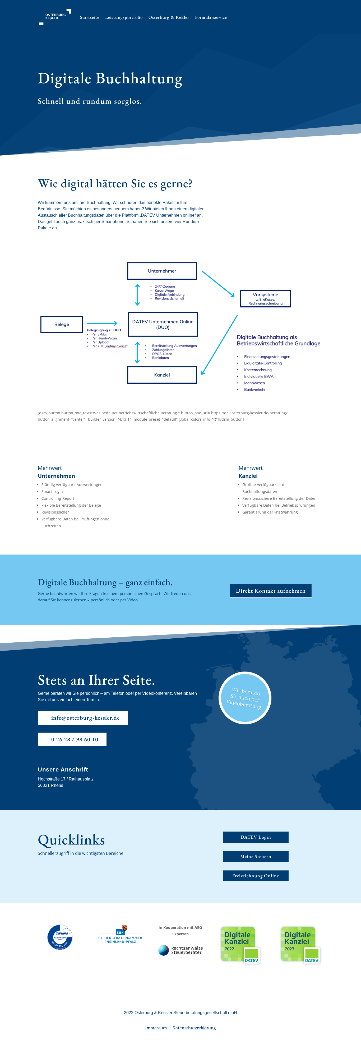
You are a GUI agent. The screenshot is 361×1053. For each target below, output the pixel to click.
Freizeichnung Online (255, 876)
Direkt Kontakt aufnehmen (271, 590)
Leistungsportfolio (124, 17)
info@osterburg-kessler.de (85, 717)
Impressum (156, 1028)
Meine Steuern (255, 856)
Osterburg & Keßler (169, 17)
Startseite (89, 17)
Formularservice (211, 17)
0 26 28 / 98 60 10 (74, 739)
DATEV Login (255, 837)
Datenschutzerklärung (194, 1028)
